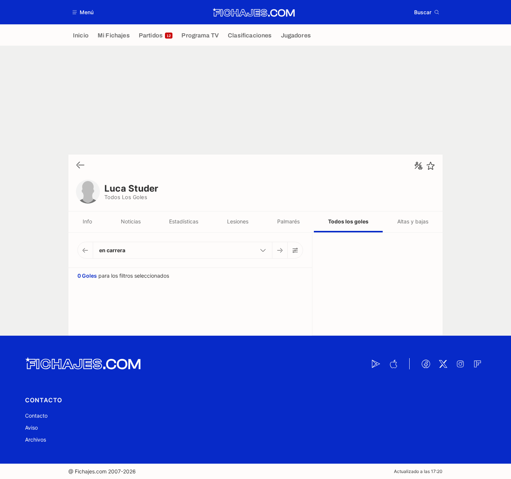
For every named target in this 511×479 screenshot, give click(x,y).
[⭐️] (430, 165)
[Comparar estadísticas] (418, 165)
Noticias (131, 221)
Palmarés (288, 221)
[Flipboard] (477, 363)
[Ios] (393, 363)
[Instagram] (460, 363)
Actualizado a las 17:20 (418, 471)
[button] (83, 12)
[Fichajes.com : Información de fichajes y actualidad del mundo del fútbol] (253, 12)
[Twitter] (443, 363)
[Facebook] (425, 363)
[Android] (376, 363)
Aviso (31, 427)
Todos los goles (348, 221)
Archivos (35, 439)
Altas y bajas (412, 221)
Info (87, 221)
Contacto (36, 415)
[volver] (80, 166)
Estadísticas (183, 221)
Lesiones (237, 221)
